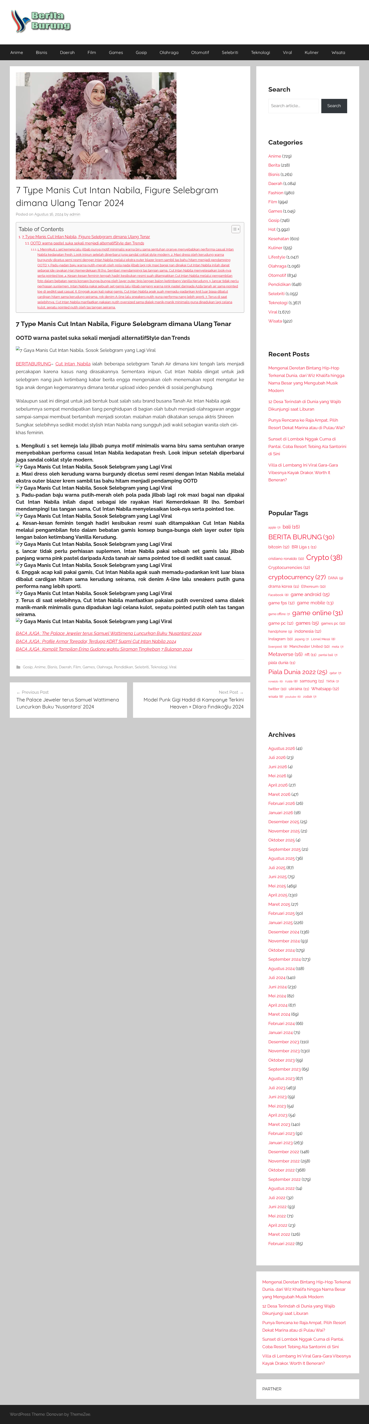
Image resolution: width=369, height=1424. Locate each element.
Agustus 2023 (281, 1078)
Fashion (275, 192)
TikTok (332, 681)
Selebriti (230, 52)
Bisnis (41, 52)
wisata (275, 696)
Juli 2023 (276, 1087)
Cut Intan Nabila (73, 363)
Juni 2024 (277, 986)
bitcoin (278, 546)
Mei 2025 (277, 885)
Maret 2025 (279, 904)
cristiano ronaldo (286, 558)
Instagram (280, 638)
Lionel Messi (323, 639)
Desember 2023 (283, 1041)
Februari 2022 (281, 1243)
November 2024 (284, 940)
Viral (287, 52)
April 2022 (277, 1225)
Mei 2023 (277, 1106)
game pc (280, 623)
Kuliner (312, 52)
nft (310, 654)
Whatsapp (325, 688)
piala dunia (281, 662)
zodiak (309, 696)
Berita (274, 165)
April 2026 (278, 785)
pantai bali (328, 655)
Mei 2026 (277, 775)
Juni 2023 (277, 1096)
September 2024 (284, 959)
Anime (16, 52)
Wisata (338, 52)
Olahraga (169, 52)
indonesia (307, 631)
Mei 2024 (277, 995)
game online (317, 613)
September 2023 (284, 1069)
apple (274, 527)
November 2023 (284, 1050)
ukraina (299, 688)
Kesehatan (278, 238)
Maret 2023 (279, 1124)
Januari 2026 (280, 812)
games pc (333, 623)
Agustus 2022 (281, 1188)
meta (337, 647)
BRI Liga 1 (304, 547)
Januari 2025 (280, 922)
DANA (335, 578)
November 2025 (284, 830)
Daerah (67, 52)
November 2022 (284, 1160)
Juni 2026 (277, 766)
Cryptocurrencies (289, 567)
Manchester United (309, 646)
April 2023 (277, 1115)
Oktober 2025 (281, 840)
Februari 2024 (281, 1023)
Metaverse (285, 654)
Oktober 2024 (281, 950)
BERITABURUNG (33, 363)
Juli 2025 (276, 867)
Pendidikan (123, 667)
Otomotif (200, 52)
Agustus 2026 (281, 748)
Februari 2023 (281, 1133)
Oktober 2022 (281, 1170)
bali (291, 527)
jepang (302, 639)
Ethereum (313, 586)
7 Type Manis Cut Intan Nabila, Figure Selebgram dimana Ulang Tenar (86, 236)
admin (75, 214)
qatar (335, 673)
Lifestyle (276, 257)
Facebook (278, 595)
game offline (279, 614)
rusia (291, 681)
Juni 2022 (277, 1206)
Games (116, 52)
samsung (312, 681)
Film (92, 52)
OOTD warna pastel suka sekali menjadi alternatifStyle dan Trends (87, 243)
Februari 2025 (281, 913)
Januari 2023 (280, 1142)
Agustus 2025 (281, 858)
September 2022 (284, 1179)
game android (310, 594)
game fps (281, 602)
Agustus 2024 (281, 968)
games (307, 623)
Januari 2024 (280, 1032)
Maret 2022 (279, 1234)
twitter (277, 688)
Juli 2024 (276, 977)
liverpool (277, 647)
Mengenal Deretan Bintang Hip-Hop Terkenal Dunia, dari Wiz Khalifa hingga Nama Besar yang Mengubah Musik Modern (306, 1289)
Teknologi (260, 52)
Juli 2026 (277, 757)
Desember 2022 (283, 1151)
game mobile (315, 602)
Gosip (141, 52)
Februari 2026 (281, 803)
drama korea (283, 586)
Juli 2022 (276, 1197)
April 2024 (277, 1005)
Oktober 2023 (281, 1060)
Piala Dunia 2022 (297, 672)
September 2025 (284, 849)
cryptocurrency (297, 577)
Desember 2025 (283, 821)
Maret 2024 (279, 1014)
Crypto (324, 557)
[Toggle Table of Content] (233, 229)
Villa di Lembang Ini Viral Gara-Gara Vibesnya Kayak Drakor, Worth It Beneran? (303, 473)
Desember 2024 (283, 931)
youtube (293, 696)
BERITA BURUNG (301, 537)
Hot (272, 229)
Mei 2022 (277, 1215)
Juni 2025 (277, 876)
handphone (280, 631)
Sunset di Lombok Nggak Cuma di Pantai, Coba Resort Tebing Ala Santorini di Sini (307, 446)
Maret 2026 (279, 794)
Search (334, 105)
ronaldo (275, 681)
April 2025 (277, 894)
